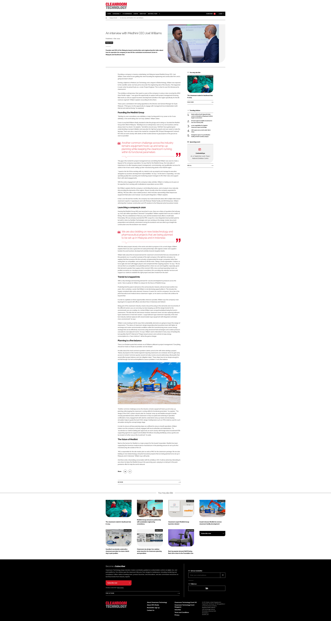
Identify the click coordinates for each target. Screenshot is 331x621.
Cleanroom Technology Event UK (186, 602)
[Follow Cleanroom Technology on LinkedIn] (206, 589)
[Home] (106, 18)
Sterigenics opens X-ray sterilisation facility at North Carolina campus (202, 136)
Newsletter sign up (153, 607)
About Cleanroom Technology (157, 602)
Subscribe (209, 13)
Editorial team (152, 13)
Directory (143, 13)
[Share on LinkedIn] (125, 471)
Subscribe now (206, 533)
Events (136, 13)
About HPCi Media (153, 605)
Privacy (177, 615)
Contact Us (150, 610)
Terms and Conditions (182, 612)
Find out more (110, 593)
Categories (115, 13)
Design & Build (109, 42)
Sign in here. (120, 587)
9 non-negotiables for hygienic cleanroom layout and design (202, 126)
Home (109, 13)
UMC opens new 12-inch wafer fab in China (202, 131)
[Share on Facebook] (130, 471)
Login (220, 13)
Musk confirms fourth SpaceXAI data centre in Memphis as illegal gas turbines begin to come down (202, 116)
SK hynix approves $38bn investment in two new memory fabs (202, 121)
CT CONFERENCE (127, 13)
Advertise (178, 610)
